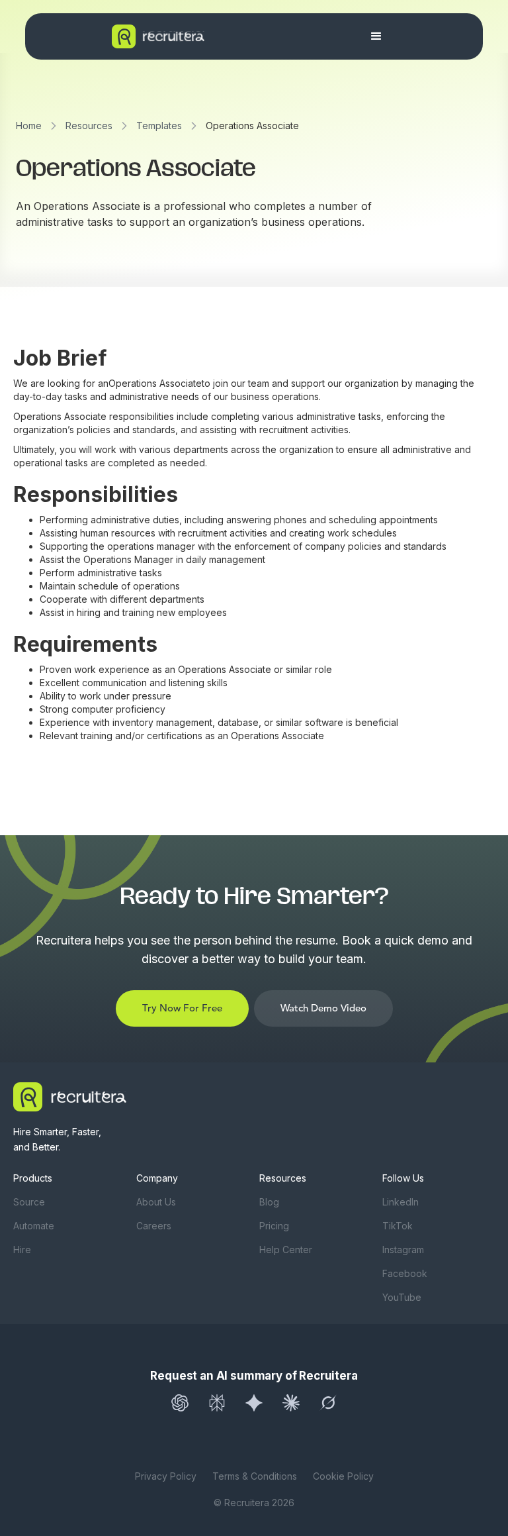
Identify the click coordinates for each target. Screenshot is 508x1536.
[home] (198, 36)
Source (29, 1201)
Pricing (274, 1225)
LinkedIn (400, 1201)
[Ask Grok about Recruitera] (328, 1402)
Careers (153, 1225)
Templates (159, 125)
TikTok (397, 1225)
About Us (156, 1201)
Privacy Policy (165, 1476)
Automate (33, 1225)
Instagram (403, 1249)
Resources (88, 125)
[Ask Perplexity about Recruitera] (217, 1402)
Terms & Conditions (254, 1476)
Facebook (404, 1273)
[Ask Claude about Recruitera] (291, 1402)
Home (29, 125)
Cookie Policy (343, 1476)
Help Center (285, 1249)
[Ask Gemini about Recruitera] (254, 1402)
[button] (376, 36)
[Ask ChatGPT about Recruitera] (180, 1402)
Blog (269, 1201)
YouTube (401, 1297)
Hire (22, 1249)
